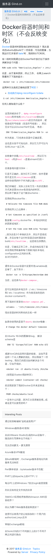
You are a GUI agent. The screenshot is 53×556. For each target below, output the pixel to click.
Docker (40, 11)
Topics (36, 548)
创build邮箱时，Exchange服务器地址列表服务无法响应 (26, 461)
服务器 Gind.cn (12, 4)
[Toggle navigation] (47, 4)
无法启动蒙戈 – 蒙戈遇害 (17, 445)
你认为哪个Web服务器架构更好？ (22, 507)
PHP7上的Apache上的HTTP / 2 (21, 476)
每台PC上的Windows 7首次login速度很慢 (26, 483)
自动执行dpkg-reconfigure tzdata (25, 93)
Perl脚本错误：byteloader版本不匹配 (24, 469)
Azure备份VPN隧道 (15, 452)
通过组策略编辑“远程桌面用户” (20, 421)
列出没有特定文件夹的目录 (18, 490)
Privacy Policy (37, 552)
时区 (26, 11)
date (32, 11)
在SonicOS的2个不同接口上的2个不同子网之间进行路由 (25, 533)
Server (24, 552)
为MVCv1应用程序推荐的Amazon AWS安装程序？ (26, 498)
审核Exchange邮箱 (14, 524)
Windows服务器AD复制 (17, 428)
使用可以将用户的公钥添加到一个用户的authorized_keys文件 (25, 516)
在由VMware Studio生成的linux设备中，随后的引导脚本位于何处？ (26, 437)
